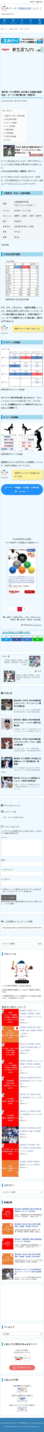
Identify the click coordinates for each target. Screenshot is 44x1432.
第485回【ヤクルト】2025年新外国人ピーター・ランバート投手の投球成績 (28, 1271)
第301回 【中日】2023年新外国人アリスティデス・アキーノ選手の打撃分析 (27, 742)
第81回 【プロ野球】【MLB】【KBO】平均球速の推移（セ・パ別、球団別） (31, 1047)
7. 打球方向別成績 (10, 136)
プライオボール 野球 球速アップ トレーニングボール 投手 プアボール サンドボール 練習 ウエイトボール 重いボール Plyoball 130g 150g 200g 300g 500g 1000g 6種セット (22, 580)
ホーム (5, 29)
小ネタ (27, 617)
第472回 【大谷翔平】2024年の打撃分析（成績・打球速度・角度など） (31, 1131)
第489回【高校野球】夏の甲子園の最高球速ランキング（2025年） (31, 1081)
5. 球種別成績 (8, 129)
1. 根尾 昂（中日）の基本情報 (14, 116)
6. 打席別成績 (8, 133)
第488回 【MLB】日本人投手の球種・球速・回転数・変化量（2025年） (31, 1030)
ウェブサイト (5, 879)
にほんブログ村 (22, 1391)
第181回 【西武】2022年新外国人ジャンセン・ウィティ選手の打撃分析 (27, 723)
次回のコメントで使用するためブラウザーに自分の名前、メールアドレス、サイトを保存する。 (22, 890)
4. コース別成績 (9, 126)
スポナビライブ (18, 184)
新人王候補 (37, 619)
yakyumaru (37, 625)
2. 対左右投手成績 (10, 119)
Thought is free (34, 1426)
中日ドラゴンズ (35, 617)
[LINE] (38, 639)
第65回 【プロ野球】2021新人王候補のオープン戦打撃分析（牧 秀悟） (27, 761)
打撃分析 (15, 29)
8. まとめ (7, 140)
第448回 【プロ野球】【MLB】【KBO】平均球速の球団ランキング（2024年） (31, 1148)
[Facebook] (17, 639)
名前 (3, 860)
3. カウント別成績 (10, 123)
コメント (4, 837)
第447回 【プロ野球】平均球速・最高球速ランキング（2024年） (31, 1114)
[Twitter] (6, 639)
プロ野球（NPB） (17, 617)
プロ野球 (26, 29)
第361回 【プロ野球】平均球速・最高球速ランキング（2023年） (31, 1097)
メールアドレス (7, 870)
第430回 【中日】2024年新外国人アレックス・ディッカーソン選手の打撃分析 (27, 703)
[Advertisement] (22, 70)
